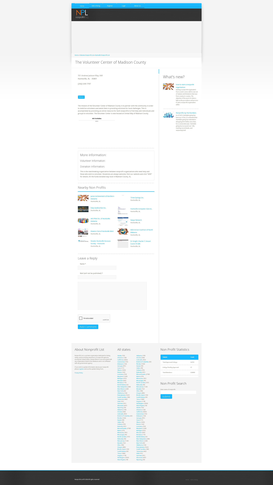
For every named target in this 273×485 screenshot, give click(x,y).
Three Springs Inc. (137, 198)
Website (81, 97)
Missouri (120, 380)
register (81, 369)
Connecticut (121, 362)
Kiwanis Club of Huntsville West (102, 231)
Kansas (119, 372)
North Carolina (140, 382)
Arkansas (120, 357)
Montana (120, 382)
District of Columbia (142, 362)
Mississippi (139, 380)
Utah (118, 401)
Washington (140, 403)
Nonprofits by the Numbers (186, 113)
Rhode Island (140, 395)
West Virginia (140, 405)
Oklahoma (120, 393)
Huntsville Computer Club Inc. (141, 209)
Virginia (138, 401)
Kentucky (139, 372)
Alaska (119, 355)
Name (83, 264)
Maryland (120, 376)
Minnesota (139, 378)
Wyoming (120, 407)
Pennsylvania (121, 395)
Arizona (138, 357)
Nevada (138, 389)
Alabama (139, 355)
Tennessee (120, 399)
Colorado (139, 360)
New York (120, 391)
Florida (138, 364)
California (120, 360)
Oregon (138, 393)
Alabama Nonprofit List (87, 55)
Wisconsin (120, 405)
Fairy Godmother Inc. (98, 208)
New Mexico (121, 389)
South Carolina (121, 397)
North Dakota (121, 385)
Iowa (119, 368)
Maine (138, 376)
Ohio (137, 391)
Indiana (138, 370)
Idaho (138, 368)
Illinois (119, 370)
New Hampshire (122, 387)
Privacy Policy (79, 373)
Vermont (120, 403)
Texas (138, 399)
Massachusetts (140, 374)
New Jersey (139, 387)
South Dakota (140, 397)
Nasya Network (136, 220)
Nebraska (139, 385)
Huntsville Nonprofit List (102, 55)
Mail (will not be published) (91, 273)
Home (76, 55)
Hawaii (138, 366)
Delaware (120, 364)
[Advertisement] (136, 37)
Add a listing (194, 480)
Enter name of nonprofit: (168, 389)
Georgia (119, 366)
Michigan (120, 378)
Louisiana (120, 374)
